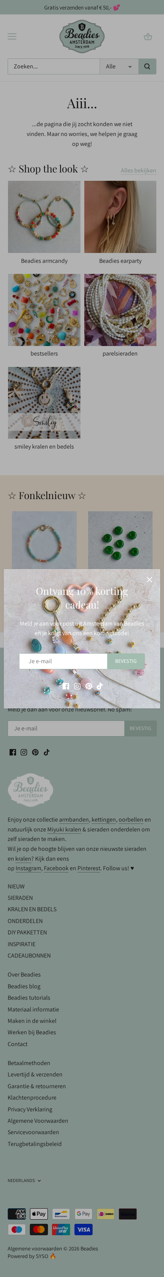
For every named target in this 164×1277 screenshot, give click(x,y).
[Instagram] (77, 685)
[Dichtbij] (149, 579)
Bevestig (126, 660)
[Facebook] (66, 685)
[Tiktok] (99, 685)
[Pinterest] (88, 685)
